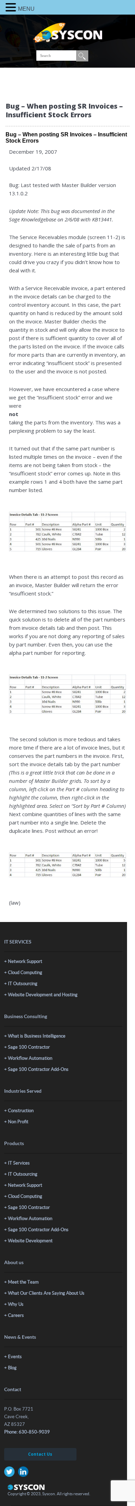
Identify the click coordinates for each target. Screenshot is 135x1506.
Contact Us (40, 1454)
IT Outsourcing (22, 983)
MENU (26, 9)
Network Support (25, 961)
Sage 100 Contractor (29, 1047)
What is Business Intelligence (36, 1036)
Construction (21, 1110)
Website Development (30, 1240)
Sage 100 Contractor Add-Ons (38, 1069)
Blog (12, 1367)
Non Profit (18, 1121)
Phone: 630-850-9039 (27, 1432)
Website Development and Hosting (43, 994)
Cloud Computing (25, 972)
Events (15, 1356)
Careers (16, 1315)
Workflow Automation (30, 1058)
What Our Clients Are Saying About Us (46, 1293)
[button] (12, 7)
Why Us (16, 1304)
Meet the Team (23, 1282)
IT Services (19, 1163)
